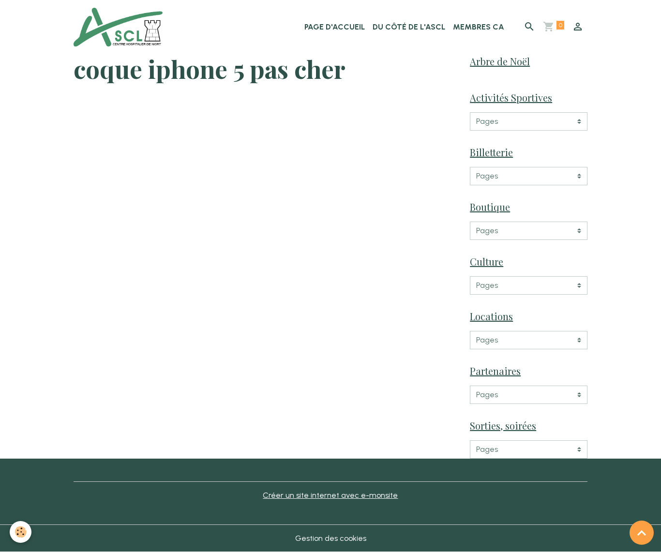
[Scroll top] (642, 533)
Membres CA (478, 26)
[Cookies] (20, 532)
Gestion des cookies (330, 538)
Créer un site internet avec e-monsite (330, 495)
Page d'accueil (334, 26)
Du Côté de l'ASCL (409, 26)
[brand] (120, 27)
